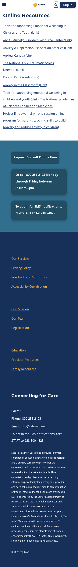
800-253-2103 (35, 175)
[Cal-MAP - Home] (39, 5)
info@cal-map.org (33, 426)
